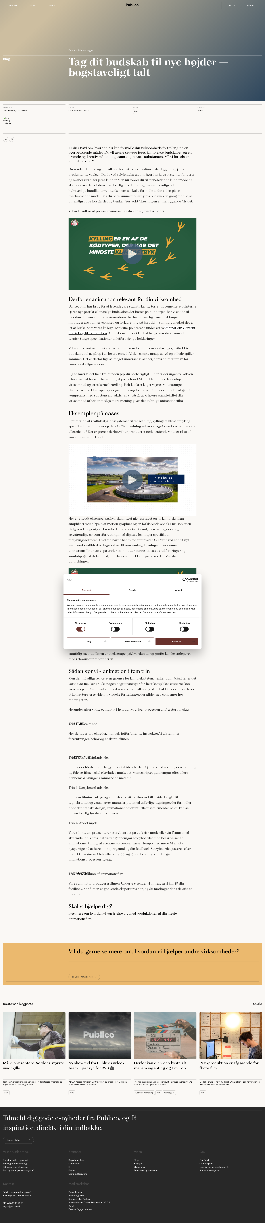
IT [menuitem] (69, 1167)
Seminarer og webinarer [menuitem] (146, 1170)
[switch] (115, 629)
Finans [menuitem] (72, 1170)
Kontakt (251, 5)
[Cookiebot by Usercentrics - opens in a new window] (184, 580)
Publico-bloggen (85, 50)
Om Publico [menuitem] (205, 1160)
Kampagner (169, 1092)
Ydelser (13, 5)
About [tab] (178, 590)
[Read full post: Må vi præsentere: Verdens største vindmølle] (34, 1035)
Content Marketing (144, 1092)
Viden (33, 5)
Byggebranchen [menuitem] (76, 1160)
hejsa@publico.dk (11, 1206)
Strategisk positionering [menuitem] (15, 1163)
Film (136, 111)
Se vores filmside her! (82, 976)
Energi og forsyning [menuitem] (78, 1173)
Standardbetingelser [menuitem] (209, 1170)
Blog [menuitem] (136, 1160)
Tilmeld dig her (13, 1140)
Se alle (257, 1004)
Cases (51, 5)
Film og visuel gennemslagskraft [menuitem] (19, 1170)
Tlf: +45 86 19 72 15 (13, 1203)
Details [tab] (132, 590)
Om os (231, 5)
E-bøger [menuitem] (138, 1163)
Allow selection (132, 641)
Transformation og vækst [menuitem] (15, 1160)
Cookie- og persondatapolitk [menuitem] (214, 1167)
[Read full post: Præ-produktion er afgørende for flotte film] (231, 1035)
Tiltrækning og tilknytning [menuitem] (15, 1167)
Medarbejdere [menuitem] (206, 1163)
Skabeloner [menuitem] (139, 1167)
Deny (88, 641)
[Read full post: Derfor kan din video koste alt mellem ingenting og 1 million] (165, 1035)
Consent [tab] (86, 590)
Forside (72, 50)
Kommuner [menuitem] (74, 1163)
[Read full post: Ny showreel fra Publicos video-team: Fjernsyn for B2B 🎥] (100, 1035)
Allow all (176, 641)
